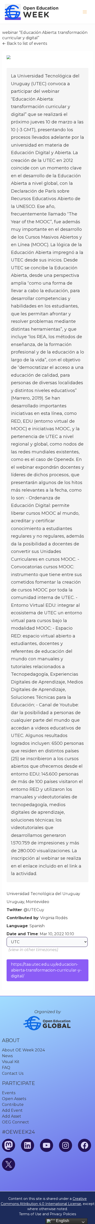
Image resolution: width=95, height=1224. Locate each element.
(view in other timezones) (33, 949)
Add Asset (11, 1116)
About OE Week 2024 (23, 1050)
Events (8, 1093)
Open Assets (14, 1098)
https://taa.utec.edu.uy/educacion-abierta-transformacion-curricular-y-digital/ (46, 970)
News (7, 1056)
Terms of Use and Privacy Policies (47, 1214)
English (62, 1221)
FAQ (6, 1067)
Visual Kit (10, 1061)
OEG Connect (15, 1122)
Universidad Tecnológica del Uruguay (43, 893)
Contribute (13, 1104)
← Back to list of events (24, 43)
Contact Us (12, 1073)
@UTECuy (34, 909)
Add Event (12, 1110)
